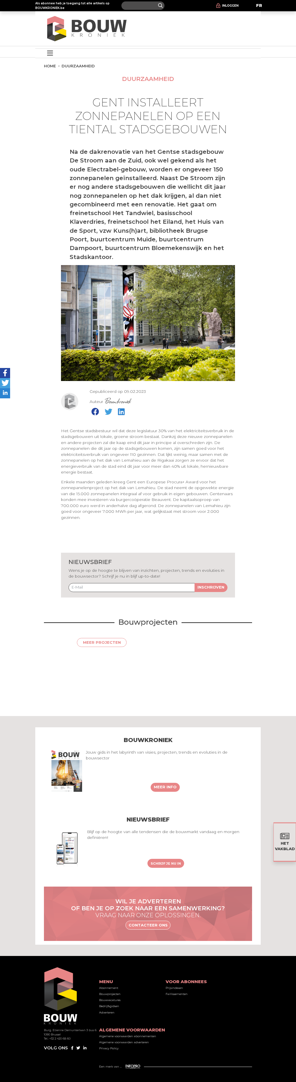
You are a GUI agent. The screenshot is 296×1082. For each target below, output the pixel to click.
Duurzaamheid (78, 66)
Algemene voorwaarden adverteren (124, 1042)
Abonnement (108, 987)
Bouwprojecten (110, 994)
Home (50, 66)
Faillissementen (177, 994)
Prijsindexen (174, 987)
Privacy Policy (109, 1048)
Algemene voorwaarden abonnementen (127, 1036)
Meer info (165, 787)
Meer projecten (102, 642)
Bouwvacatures (110, 1000)
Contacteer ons (148, 925)
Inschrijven (210, 587)
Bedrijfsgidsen (109, 1006)
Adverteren (106, 1012)
